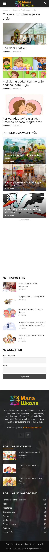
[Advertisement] (24, 245)
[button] (4, 3)
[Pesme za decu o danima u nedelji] (9, 338)
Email (5, 365)
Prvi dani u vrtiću (15, 48)
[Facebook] (21, 435)
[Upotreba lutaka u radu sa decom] (9, 312)
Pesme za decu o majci (29, 465)
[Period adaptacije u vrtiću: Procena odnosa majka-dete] (24, 104)
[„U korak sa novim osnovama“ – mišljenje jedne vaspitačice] (9, 325)
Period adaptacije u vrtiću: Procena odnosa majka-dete (22, 120)
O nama (19, 544)
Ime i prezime (9, 355)
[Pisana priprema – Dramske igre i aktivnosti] (24, 177)
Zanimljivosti (29, 544)
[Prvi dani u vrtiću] (24, 34)
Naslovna (6, 10)
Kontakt (40, 544)
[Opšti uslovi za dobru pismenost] (9, 286)
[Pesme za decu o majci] (9, 468)
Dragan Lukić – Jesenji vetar (31, 296)
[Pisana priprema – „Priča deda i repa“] (24, 150)
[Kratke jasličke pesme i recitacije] (9, 455)
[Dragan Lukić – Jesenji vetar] (9, 299)
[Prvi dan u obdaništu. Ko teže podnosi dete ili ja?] (24, 67)
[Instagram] (28, 435)
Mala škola (7, 51)
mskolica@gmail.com (32, 427)
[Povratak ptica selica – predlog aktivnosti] (24, 205)
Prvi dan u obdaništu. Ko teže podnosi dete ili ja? (23, 83)
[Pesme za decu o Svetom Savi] (9, 481)
